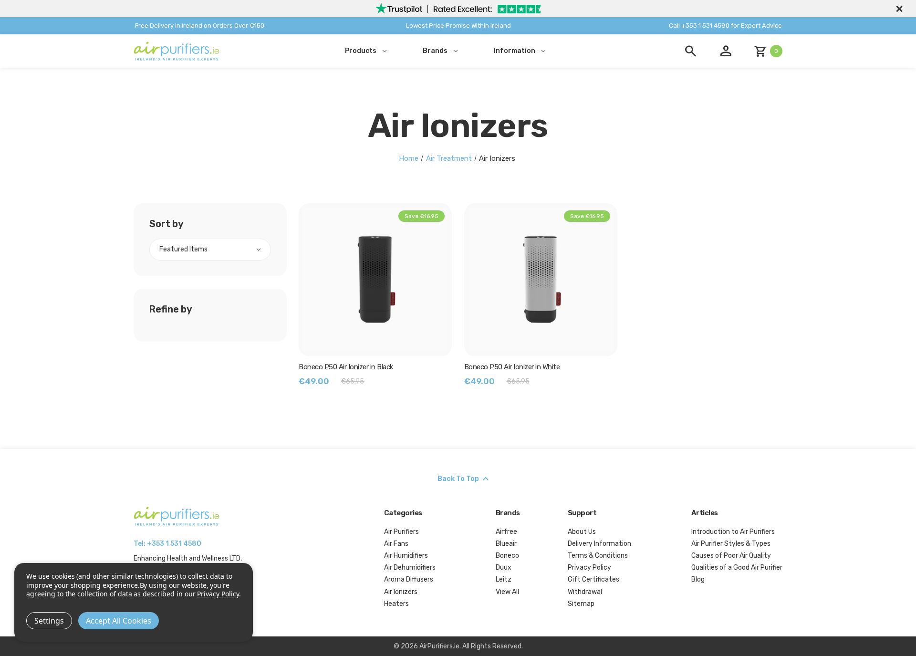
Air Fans (396, 544)
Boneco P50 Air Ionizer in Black (346, 367)
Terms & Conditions (598, 556)
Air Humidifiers (406, 556)
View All (507, 592)
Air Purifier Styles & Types (730, 544)
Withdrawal (585, 592)
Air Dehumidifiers (410, 567)
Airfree (506, 532)
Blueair (506, 544)
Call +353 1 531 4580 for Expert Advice (725, 25)
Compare (380, 279)
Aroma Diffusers (408, 579)
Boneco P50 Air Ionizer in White (512, 367)
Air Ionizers (400, 592)
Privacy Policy (589, 567)
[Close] (897, 8)
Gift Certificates (593, 579)
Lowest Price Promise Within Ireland (458, 25)
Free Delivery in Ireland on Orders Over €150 (199, 25)
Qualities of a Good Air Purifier (736, 567)
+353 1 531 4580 (174, 544)
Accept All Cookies (118, 620)
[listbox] (210, 249)
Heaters (396, 604)
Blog (698, 579)
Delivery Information (599, 544)
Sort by (166, 223)
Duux (503, 567)
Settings (49, 620)
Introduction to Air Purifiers (733, 532)
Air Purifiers (401, 532)
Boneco (507, 556)
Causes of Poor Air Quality (731, 556)
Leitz (503, 579)
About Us (582, 532)
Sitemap (581, 604)
